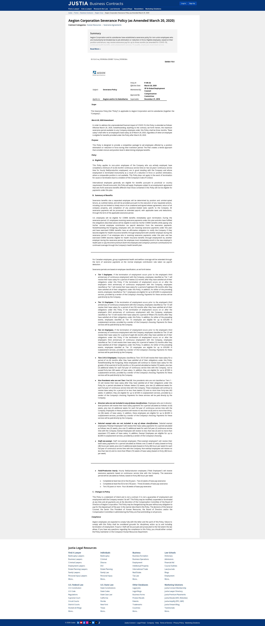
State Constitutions (107, 588)
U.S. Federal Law (75, 585)
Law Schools (115, 9)
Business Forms (138, 594)
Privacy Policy (178, 623)
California (104, 598)
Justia (70, 13)
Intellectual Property (140, 566)
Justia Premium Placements (175, 594)
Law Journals (170, 569)
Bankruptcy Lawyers (76, 556)
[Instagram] (87, 622)
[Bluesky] (93, 622)
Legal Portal (141, 623)
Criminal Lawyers (75, 562)
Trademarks (137, 604)
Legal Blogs (137, 591)
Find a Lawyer (73, 9)
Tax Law (135, 576)
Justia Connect (130, 623)
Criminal (103, 559)
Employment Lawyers (76, 566)
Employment (137, 562)
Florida (103, 601)
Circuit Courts (73, 601)
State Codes (105, 591)
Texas (102, 608)
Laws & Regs (127, 9)
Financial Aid (169, 562)
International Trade (140, 569)
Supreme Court (74, 598)
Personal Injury (106, 576)
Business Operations (140, 559)
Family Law (104, 572)
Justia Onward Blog (172, 604)
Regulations (73, 594)
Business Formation (140, 556)
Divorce (103, 562)
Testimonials (170, 608)
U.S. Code (71, 591)
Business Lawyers (75, 559)
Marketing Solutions (153, 9)
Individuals (105, 552)
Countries (136, 608)
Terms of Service (166, 623)
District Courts (74, 604)
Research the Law (101, 9)
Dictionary (169, 556)
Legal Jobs (136, 588)
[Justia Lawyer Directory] (99, 622)
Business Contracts (86, 13)
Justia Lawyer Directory (174, 591)
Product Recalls (138, 598)
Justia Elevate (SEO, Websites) (176, 598)
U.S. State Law (106, 585)
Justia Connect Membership (175, 588)
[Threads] (90, 622)
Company (150, 623)
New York (104, 604)
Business (136, 552)
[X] (96, 622)
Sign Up (192, 3)
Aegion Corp (99, 13)
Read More (94, 49)
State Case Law (106, 594)
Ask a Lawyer (86, 9)
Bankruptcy (104, 556)
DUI (101, 566)
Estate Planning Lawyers (77, 569)
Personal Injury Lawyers (77, 576)
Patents (135, 601)
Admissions (169, 559)
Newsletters (138, 9)
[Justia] (78, 3)
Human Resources (94, 25)
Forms (76, 13)
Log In (183, 3)
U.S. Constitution (74, 588)
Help (157, 623)
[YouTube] (81, 622)
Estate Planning (106, 569)
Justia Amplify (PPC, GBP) (174, 601)
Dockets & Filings (75, 608)
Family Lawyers (74, 572)
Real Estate (136, 572)
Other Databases (140, 585)
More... (70, 579)
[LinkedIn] (78, 622)
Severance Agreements (112, 25)
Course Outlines (171, 566)
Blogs (167, 572)
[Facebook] (84, 622)
